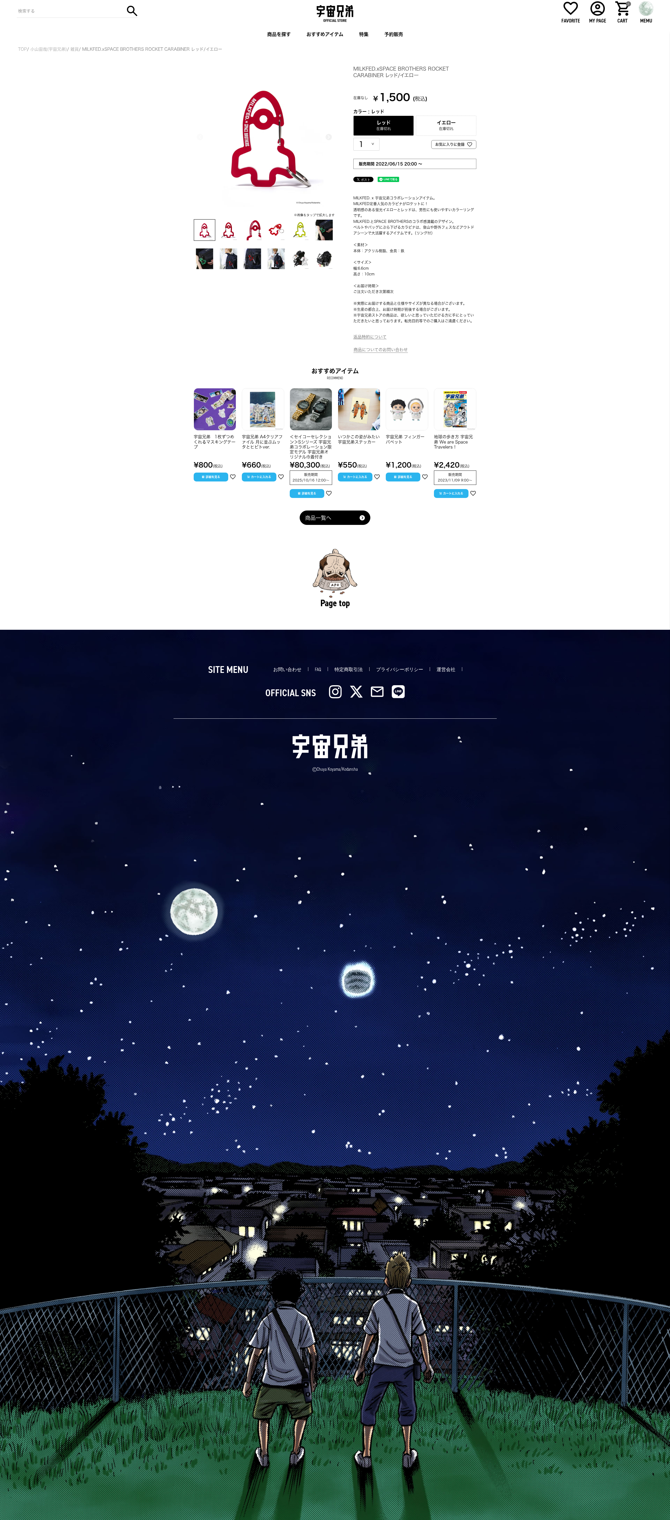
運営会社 (446, 669)
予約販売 (393, 34)
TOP (22, 49)
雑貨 (74, 49)
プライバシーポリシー (399, 669)
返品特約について (370, 337)
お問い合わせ (287, 669)
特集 (363, 34)
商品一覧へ (318, 517)
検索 (132, 11)
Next (328, 137)
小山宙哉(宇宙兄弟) (48, 49)
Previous (200, 137)
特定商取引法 (348, 669)
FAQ (318, 669)
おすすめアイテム (324, 34)
